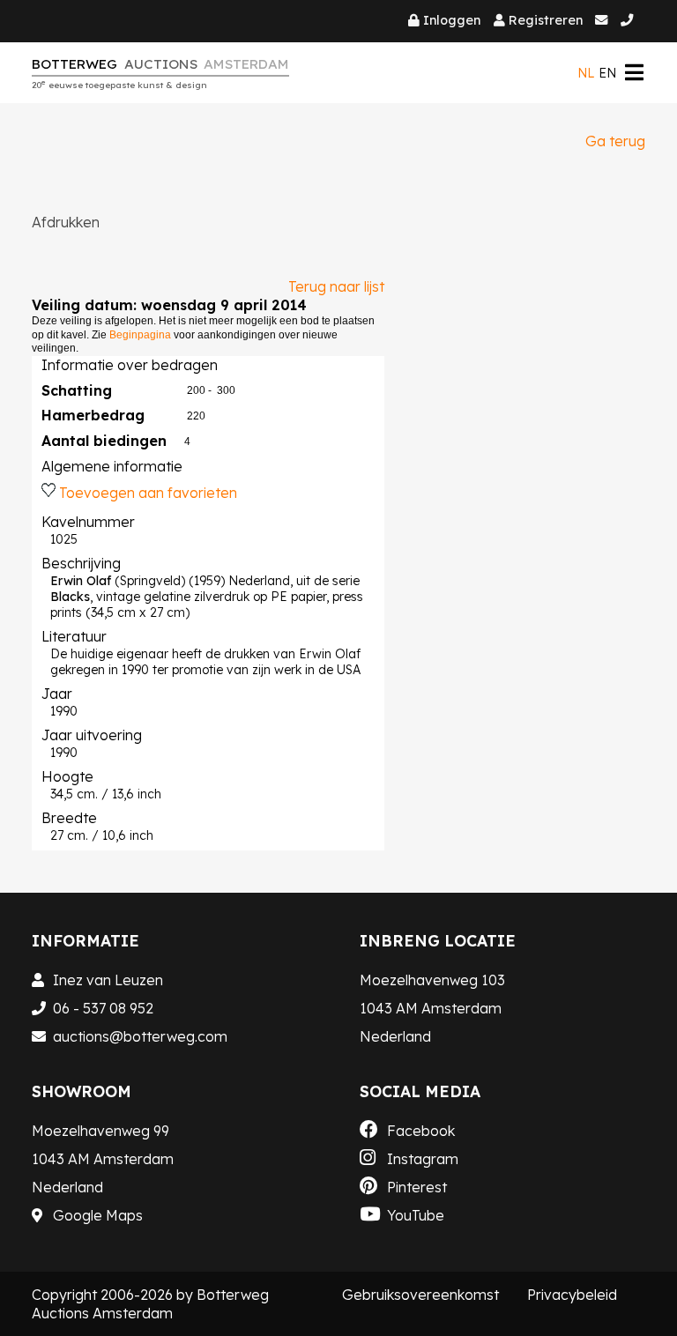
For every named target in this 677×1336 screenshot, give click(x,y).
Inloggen (451, 20)
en (607, 73)
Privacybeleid (572, 1294)
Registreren (546, 20)
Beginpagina (140, 335)
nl (586, 73)
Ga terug (615, 141)
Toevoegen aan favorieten (148, 492)
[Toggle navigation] (633, 72)
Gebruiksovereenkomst (420, 1294)
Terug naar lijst (336, 286)
